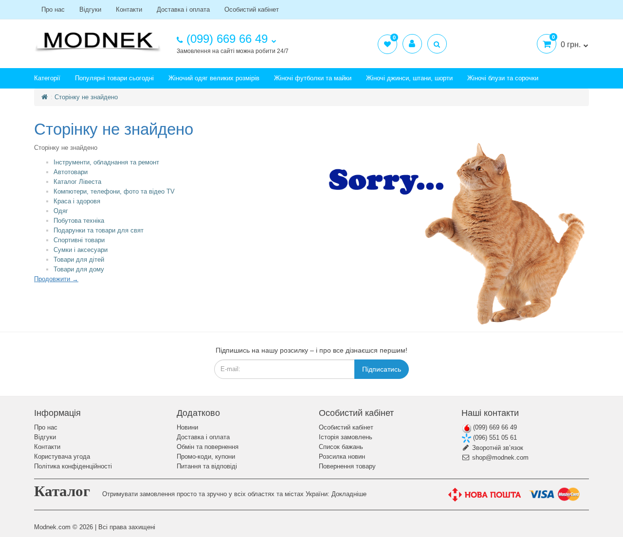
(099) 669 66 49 (494, 427)
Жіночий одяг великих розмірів (213, 78)
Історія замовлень (345, 437)
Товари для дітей (79, 259)
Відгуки (90, 9)
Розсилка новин (342, 456)
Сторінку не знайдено (86, 97)
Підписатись (381, 369)
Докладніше (348, 494)
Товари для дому (79, 269)
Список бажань (341, 446)
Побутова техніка (79, 220)
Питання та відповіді (207, 466)
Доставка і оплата (183, 9)
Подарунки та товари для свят (99, 230)
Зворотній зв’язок (496, 447)
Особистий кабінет (251, 9)
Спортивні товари (79, 240)
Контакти (129, 9)
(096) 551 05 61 (494, 437)
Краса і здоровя (77, 201)
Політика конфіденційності (73, 466)
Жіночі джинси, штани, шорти (409, 78)
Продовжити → (56, 279)
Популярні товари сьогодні (114, 78)
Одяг (61, 211)
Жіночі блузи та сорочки (502, 78)
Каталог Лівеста (77, 181)
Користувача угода (62, 456)
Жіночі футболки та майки (312, 78)
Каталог (62, 491)
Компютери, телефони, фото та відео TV (114, 191)
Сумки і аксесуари (81, 249)
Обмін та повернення (207, 446)
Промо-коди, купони (206, 456)
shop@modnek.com (499, 457)
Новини (187, 427)
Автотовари (71, 172)
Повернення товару (347, 466)
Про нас (53, 9)
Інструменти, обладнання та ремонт (106, 162)
